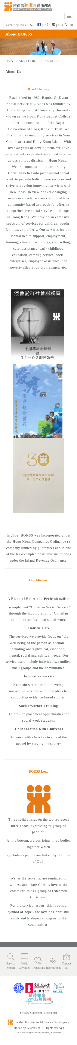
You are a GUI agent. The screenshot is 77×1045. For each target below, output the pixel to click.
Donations (39, 967)
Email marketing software (27, 1032)
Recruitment (52, 967)
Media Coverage (24, 965)
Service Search (10, 965)
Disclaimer (50, 1012)
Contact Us (66, 965)
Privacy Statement (31, 1012)
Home (9, 61)
